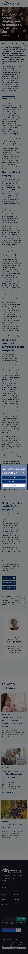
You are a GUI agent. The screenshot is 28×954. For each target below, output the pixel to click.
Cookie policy (12, 473)
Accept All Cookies (14, 481)
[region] (14, 477)
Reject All (14, 477)
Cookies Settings (14, 485)
